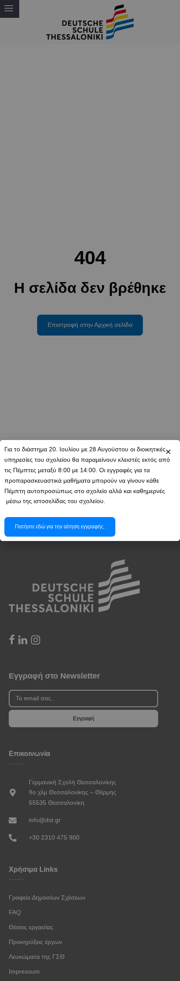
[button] (168, 452)
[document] (90, 490)
